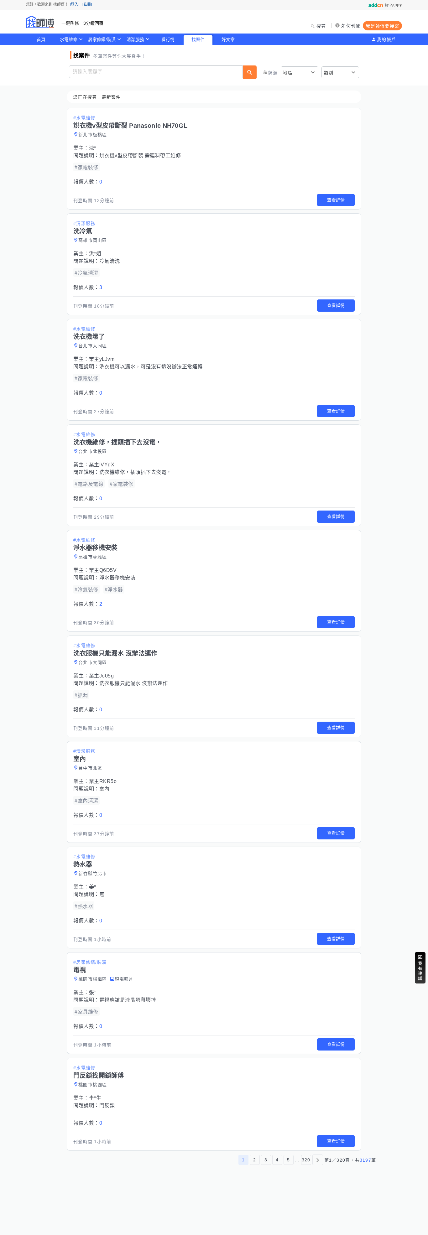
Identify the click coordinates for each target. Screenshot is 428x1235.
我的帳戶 (386, 39)
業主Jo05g (101, 675)
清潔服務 (135, 39)
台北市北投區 (92, 451)
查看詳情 (336, 199)
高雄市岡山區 (92, 240)
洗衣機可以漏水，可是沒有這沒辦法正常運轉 (151, 366)
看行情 (168, 39)
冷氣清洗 (109, 261)
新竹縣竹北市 (92, 873)
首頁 (41, 39)
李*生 (95, 1098)
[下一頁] (317, 1160)
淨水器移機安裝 (117, 577)
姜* (92, 887)
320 (306, 1159)
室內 (104, 788)
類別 (328, 72)
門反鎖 (107, 1105)
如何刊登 (350, 25)
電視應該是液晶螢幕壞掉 (127, 1000)
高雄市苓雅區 (92, 556)
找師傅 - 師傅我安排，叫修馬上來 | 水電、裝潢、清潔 (40, 22)
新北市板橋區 (92, 134)
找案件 (198, 39)
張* (92, 992)
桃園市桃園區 (92, 1084)
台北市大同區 (92, 345)
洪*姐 (95, 253)
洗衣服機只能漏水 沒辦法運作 (133, 683)
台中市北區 (90, 768)
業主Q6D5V (103, 570)
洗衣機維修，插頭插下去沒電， (135, 472)
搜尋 (321, 26)
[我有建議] (420, 967)
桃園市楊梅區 (92, 979)
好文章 (228, 39)
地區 (288, 72)
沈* (92, 148)
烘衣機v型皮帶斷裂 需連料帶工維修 (140, 155)
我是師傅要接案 (382, 26)
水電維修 (68, 39)
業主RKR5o (103, 781)
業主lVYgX (102, 464)
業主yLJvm (102, 359)
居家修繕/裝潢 (102, 39)
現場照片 (124, 979)
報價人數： (87, 181)
